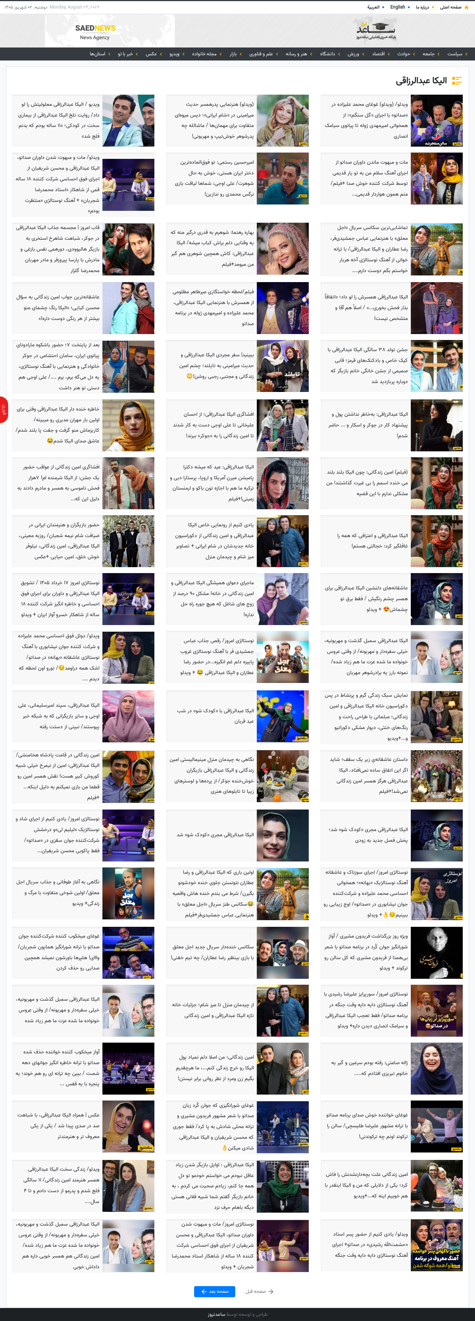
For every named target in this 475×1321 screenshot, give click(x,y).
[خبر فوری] (4, 409)
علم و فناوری (261, 54)
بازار (234, 54)
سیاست (455, 54)
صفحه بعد (218, 1291)
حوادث (404, 54)
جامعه (429, 54)
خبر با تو (126, 54)
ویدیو (175, 54)
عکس (152, 54)
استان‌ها (98, 54)
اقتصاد (379, 54)
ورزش (354, 54)
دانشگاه (328, 54)
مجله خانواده (205, 54)
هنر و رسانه (297, 54)
